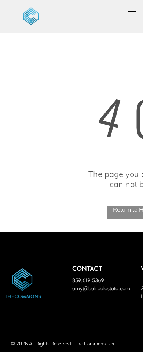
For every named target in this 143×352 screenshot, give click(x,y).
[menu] (132, 14)
